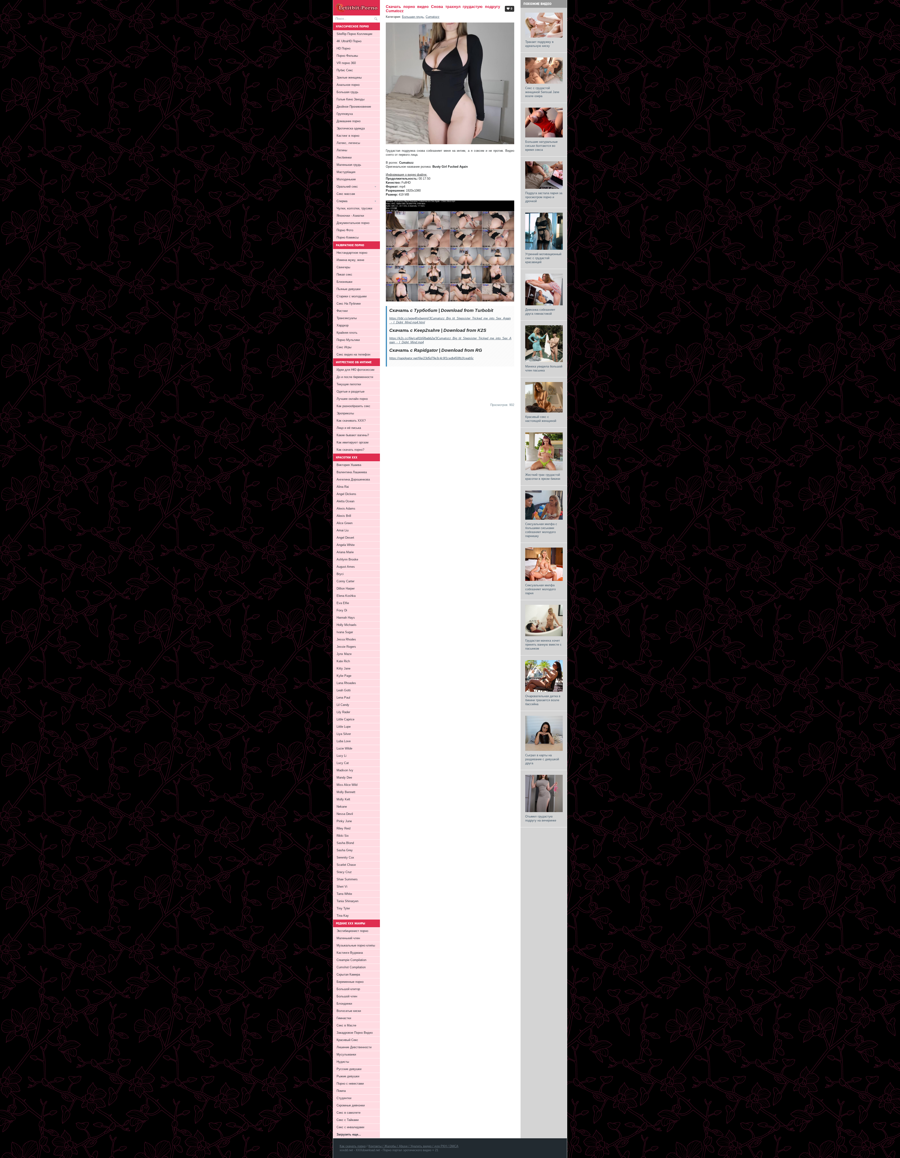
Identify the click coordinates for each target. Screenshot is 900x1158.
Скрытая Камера (348, 974)
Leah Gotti (344, 690)
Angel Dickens (346, 494)
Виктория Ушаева (349, 465)
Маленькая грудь (349, 165)
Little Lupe (344, 726)
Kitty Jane (343, 668)
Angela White (346, 545)
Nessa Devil (345, 814)
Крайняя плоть (347, 332)
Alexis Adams (346, 508)
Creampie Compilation (351, 960)
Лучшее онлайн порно (352, 399)
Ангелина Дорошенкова (353, 479)
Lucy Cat (343, 763)
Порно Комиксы (348, 237)
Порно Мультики (348, 340)
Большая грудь (413, 17)
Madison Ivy (345, 770)
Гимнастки (344, 1018)
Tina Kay (343, 915)
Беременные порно (350, 982)
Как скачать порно (353, 1146)
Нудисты (343, 1061)
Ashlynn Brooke (347, 559)
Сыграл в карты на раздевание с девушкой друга (542, 759)
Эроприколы (345, 413)
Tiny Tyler (343, 908)
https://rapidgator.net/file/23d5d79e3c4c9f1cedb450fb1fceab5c (431, 358)
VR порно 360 (346, 63)
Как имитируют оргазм (352, 442)
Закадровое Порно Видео (355, 1032)
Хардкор (343, 325)
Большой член (347, 996)
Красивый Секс (347, 1040)
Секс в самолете (348, 1112)
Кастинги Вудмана (350, 952)
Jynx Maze (344, 654)
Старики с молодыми (352, 296)
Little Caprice (345, 719)
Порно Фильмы (347, 55)
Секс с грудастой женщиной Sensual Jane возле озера (542, 92)
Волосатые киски (349, 1011)
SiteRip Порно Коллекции (354, 34)
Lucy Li (341, 755)
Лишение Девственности (354, 1047)
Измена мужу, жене (350, 260)
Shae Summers (347, 879)
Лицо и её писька (349, 428)
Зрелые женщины (349, 77)
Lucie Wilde (344, 748)
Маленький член (348, 938)
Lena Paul (343, 697)
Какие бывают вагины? (353, 435)
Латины (342, 150)
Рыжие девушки (348, 1076)
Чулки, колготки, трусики (354, 208)
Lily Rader (343, 712)
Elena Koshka (346, 596)
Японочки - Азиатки (350, 215)
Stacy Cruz (344, 872)
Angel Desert (345, 537)
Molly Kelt (343, 799)
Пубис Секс (345, 70)
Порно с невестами (350, 1083)
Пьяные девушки (348, 289)
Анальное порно (348, 85)
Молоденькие (346, 179)
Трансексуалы (347, 318)
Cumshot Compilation (351, 967)
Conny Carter (345, 581)
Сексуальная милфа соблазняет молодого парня (540, 589)
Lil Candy (343, 705)
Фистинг (342, 311)
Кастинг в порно (348, 135)
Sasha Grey (345, 850)
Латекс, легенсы (348, 143)
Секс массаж (346, 194)
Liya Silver (344, 734)
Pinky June (344, 821)
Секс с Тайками (348, 1120)
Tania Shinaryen (347, 901)
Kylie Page (344, 675)
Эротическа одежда (351, 128)
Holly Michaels (346, 625)
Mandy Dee (344, 777)
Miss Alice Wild (347, 785)
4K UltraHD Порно (349, 41)
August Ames (346, 566)
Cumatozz (432, 17)
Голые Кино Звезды (350, 99)
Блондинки (344, 1003)
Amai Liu (343, 530)
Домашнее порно (348, 121)
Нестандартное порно (352, 252)
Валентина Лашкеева (352, 472)
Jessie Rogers (346, 646)
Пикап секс (344, 274)
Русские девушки (349, 1069)
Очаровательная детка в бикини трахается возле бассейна (542, 700)
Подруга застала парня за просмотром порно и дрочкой (543, 197)
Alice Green (344, 523)
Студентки (344, 1098)
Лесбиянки (344, 157)
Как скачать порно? (350, 449)
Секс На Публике (349, 303)
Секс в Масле (346, 1025)
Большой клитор (348, 989)
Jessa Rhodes (346, 639)
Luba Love (344, 741)
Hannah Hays (346, 617)
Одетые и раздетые (350, 391)
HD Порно (343, 48)
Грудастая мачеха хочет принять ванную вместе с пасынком (543, 644)
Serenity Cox (345, 857)
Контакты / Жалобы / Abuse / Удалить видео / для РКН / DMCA (413, 1146)
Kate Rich (343, 661)
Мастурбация (346, 172)
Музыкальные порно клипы (356, 945)
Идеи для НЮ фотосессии (355, 369)
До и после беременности (355, 377)
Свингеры (343, 267)
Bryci (340, 574)
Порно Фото (345, 230)
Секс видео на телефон (353, 354)
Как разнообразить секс (353, 406)
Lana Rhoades (346, 683)
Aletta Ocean (345, 501)
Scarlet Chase (346, 865)
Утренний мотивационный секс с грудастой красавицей (543, 258)
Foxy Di (342, 610)
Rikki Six (343, 835)
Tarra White (344, 894)
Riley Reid (343, 828)
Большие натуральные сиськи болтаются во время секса (541, 145)
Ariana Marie (345, 552)
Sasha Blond (345, 843)
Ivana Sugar (345, 632)
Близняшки (344, 282)
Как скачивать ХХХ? (351, 420)
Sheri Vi (342, 886)
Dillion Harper (346, 588)
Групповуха (345, 114)
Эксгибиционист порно (352, 931)
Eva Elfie (343, 603)
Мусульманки (346, 1054)
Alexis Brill (344, 516)
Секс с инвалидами (350, 1127)
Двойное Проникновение (354, 106)
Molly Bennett (346, 792)
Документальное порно (353, 223)
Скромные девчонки (351, 1105)
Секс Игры (344, 347)
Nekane (342, 806)
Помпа (341, 1091)
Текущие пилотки (349, 384)
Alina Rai (343, 486)
